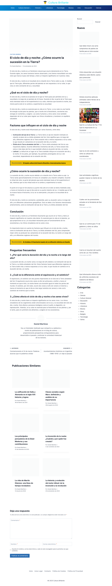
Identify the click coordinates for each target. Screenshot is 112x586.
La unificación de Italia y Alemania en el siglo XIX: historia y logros (25, 394)
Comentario (15, 520)
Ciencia (98, 8)
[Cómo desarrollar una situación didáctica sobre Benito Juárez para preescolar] (89, 63)
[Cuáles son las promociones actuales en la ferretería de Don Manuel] (89, 191)
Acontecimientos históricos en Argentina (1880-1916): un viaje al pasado (58, 351)
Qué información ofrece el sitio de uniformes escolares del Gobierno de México (90, 277)
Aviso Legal (38, 571)
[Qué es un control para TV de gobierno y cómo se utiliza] (89, 216)
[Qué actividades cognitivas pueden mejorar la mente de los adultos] (89, 167)
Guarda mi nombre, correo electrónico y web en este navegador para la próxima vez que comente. (40, 550)
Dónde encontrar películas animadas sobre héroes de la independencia (89, 99)
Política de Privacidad (75, 571)
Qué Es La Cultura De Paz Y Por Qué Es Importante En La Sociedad (90, 127)
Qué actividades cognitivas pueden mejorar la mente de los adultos (90, 177)
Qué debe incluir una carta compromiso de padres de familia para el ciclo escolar (88, 48)
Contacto (47, 571)
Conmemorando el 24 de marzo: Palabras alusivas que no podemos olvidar (24, 351)
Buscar (79, 19)
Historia (83, 303)
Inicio (12, 8)
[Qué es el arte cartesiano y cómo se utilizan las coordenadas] (89, 142)
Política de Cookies (59, 571)
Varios (82, 319)
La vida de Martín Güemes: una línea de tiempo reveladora (24, 483)
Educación (88, 8)
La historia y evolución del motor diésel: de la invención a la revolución (56, 483)
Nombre (14, 544)
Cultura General (15, 54)
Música (71, 8)
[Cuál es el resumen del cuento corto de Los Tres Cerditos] (89, 240)
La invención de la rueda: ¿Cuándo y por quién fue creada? (56, 439)
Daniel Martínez (16, 66)
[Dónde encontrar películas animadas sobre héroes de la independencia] (89, 89)
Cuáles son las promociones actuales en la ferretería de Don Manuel (90, 202)
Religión (83, 314)
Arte (79, 8)
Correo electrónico (50, 544)
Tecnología (60, 8)
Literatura (49, 8)
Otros (82, 311)
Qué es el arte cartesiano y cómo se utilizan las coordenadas (89, 153)
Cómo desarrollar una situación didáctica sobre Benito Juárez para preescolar (90, 74)
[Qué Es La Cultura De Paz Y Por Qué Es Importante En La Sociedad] (89, 115)
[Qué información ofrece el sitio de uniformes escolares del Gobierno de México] (89, 265)
